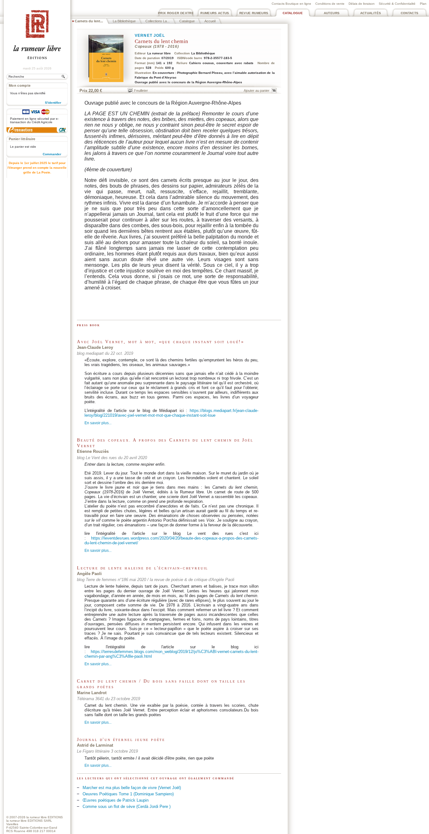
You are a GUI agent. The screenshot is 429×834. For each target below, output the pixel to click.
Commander (52, 154)
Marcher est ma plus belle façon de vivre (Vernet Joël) (132, 787)
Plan (423, 3)
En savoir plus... (97, 423)
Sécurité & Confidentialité (397, 3)
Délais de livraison (362, 3)
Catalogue (293, 13)
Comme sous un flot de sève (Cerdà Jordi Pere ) (127, 806)
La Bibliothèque (124, 21)
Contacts (410, 13)
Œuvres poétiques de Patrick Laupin (116, 800)
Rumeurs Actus (214, 13)
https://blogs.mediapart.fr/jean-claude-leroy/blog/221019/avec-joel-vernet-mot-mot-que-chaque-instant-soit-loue (171, 413)
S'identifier (53, 102)
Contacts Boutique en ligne (291, 3)
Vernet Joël (150, 35)
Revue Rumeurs (254, 13)
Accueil (209, 21)
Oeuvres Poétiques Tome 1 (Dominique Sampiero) (128, 794)
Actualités (370, 13)
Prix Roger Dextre (176, 13)
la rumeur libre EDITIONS (44, 817)
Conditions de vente (330, 3)
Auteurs (332, 13)
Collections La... (157, 21)
